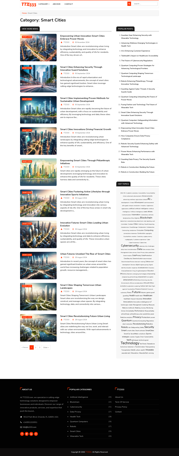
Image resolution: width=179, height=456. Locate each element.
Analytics (143, 206)
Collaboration (142, 227)
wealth (143, 350)
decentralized (147, 259)
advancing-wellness (129, 199)
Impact (133, 299)
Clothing (141, 224)
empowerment (142, 277)
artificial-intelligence (141, 209)
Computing (148, 230)
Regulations (150, 321)
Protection (146, 317)
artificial (132, 209)
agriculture (139, 199)
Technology (130, 343)
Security (149, 327)
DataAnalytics (127, 255)
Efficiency (123, 274)
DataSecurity (128, 259)
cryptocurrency (147, 236)
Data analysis (147, 249)
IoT (151, 302)
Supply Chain (139, 337)
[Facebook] (22, 434)
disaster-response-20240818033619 (137, 268)
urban (138, 350)
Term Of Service (122, 402)
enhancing (136, 280)
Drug (134, 271)
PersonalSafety (149, 311)
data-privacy (133, 252)
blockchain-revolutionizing (128, 221)
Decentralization (138, 259)
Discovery (151, 268)
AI (148, 199)
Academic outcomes (132, 193)
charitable (124, 224)
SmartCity (127, 334)
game (148, 292)
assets (145, 212)
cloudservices (125, 227)
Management (137, 305)
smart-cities (131, 331)
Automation (136, 214)
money (143, 308)
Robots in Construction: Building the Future (137, 167)
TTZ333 (28, 4)
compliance (133, 230)
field (150, 286)
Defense (148, 262)
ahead (145, 199)
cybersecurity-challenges (146, 246)
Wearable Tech (76, 436)
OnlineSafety (130, 311)
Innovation (147, 298)
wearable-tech (126, 353)
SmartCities (150, 330)
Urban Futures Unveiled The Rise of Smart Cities (85, 253)
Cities (136, 224)
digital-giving (144, 265)
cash (153, 221)
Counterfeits (127, 236)
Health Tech (75, 416)
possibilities (146, 314)
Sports (148, 333)
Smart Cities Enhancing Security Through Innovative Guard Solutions (81, 68)
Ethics (152, 283)
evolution (123, 286)
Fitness (129, 292)
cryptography (129, 239)
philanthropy (134, 314)
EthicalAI (147, 283)
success (132, 337)
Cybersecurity (130, 246)
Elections (129, 274)
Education (150, 271)
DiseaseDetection (126, 271)
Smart (124, 330)
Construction (141, 233)
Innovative (137, 302)
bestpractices (127, 218)
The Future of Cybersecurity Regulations (137, 60)
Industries (139, 299)
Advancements (147, 196)
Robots (124, 327)
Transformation (140, 347)
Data (139, 249)
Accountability (150, 193)
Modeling (138, 308)
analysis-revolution (134, 206)
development (126, 265)
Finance (138, 289)
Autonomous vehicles (147, 215)
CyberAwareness (134, 243)
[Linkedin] (31, 434)
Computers (140, 230)
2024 (121, 193)
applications (125, 209)
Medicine (125, 308)
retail (124, 324)
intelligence (145, 302)
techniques (135, 340)
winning (151, 353)
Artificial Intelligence (79, 397)
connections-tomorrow (130, 233)
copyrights (149, 233)
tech (129, 339)
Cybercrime (143, 243)
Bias (132, 218)
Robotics (149, 324)
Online (123, 311)
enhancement (128, 280)
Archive (56, 4)
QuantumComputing (139, 321)
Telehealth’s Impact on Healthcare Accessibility (139, 56)
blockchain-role (141, 221)
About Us (119, 397)
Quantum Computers (79, 421)
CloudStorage (133, 227)
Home (24, 13)
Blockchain (146, 217)
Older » (46, 347)
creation (134, 236)
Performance (139, 311)
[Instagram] (36, 434)
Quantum (126, 320)
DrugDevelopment (141, 271)
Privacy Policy (121, 407)
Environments (125, 283)
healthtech (127, 299)
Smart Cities (75, 431)
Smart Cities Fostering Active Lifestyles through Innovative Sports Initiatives (85, 193)
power (152, 314)
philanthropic (125, 314)
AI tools (132, 202)
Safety (142, 327)
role (129, 327)
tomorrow (123, 347)
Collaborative (150, 227)
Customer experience (139, 239)
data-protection (150, 252)
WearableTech (143, 353)
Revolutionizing (139, 324)
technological (143, 340)
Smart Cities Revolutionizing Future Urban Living (85, 316)
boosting (149, 221)
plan (141, 314)
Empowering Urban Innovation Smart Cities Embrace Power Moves (82, 37)
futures (143, 292)
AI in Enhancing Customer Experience (135, 51)
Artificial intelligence (136, 212)
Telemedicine (151, 344)
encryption (150, 277)
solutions (142, 334)
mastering (145, 305)
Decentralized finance (128, 262)
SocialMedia (134, 334)
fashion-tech (144, 286)
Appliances (149, 206)
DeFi (152, 262)
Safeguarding (135, 327)
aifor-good (125, 206)
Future (136, 292)
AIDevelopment (139, 202)
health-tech (139, 296)
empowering (151, 274)
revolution (129, 324)
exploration (130, 286)
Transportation (125, 350)
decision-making (140, 262)
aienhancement (149, 202)
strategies (125, 337)
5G (125, 193)
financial (144, 289)
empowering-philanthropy (130, 277)
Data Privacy (141, 252)
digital (138, 265)
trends (133, 350)
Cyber (148, 239)
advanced (130, 196)
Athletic (150, 212)
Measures (151, 305)
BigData (137, 218)
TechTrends (143, 344)
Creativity (140, 236)
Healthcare (147, 295)
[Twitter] (27, 434)
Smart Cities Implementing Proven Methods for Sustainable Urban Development (84, 100)
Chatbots (130, 224)
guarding (126, 296)
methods (131, 308)
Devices (133, 265)
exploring (137, 286)
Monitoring (149, 308)
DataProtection (146, 255)
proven (153, 317)
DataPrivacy (136, 255)
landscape (124, 305)
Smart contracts (140, 331)
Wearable (149, 350)
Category (43, 4)
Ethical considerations (136, 283)
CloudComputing (149, 224)
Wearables (135, 353)
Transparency (150, 347)
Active (125, 196)
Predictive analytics (126, 317)
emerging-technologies (140, 274)
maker (131, 305)
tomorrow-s (131, 347)
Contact (69, 4)
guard (153, 292)
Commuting (125, 230)
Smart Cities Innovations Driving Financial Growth (85, 129)
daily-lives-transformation (129, 249)
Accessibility (142, 193)
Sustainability (148, 337)
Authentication (126, 215)
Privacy (137, 317)
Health (132, 295)
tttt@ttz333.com (29, 427)
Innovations (128, 302)
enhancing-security (146, 280)
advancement (137, 196)
